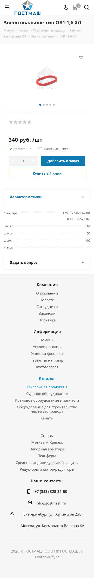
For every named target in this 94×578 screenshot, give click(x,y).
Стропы (47, 435)
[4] (25, 122)
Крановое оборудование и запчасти (47, 400)
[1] (11, 122)
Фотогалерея (47, 366)
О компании (47, 293)
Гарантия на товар (47, 360)
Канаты (47, 418)
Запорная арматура (47, 449)
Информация (47, 331)
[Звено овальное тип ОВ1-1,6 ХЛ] (47, 78)
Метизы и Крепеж (47, 442)
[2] (15, 122)
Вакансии (47, 313)
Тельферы (47, 455)
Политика (47, 320)
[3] (20, 122)
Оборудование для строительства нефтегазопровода (47, 409)
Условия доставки (47, 353)
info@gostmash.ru (51, 503)
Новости (47, 299)
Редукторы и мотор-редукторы (47, 469)
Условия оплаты (47, 346)
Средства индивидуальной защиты (47, 462)
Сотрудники (47, 306)
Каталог (47, 378)
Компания (47, 284)
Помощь (47, 340)
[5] (29, 122)
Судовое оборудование (47, 393)
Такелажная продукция (47, 386)
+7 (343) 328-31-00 (50, 491)
